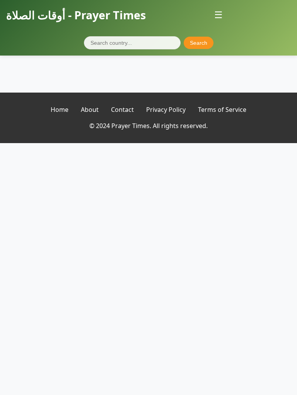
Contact (122, 109)
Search (198, 43)
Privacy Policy (166, 109)
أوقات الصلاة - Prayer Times (76, 14)
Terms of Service (222, 109)
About (90, 109)
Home (59, 109)
